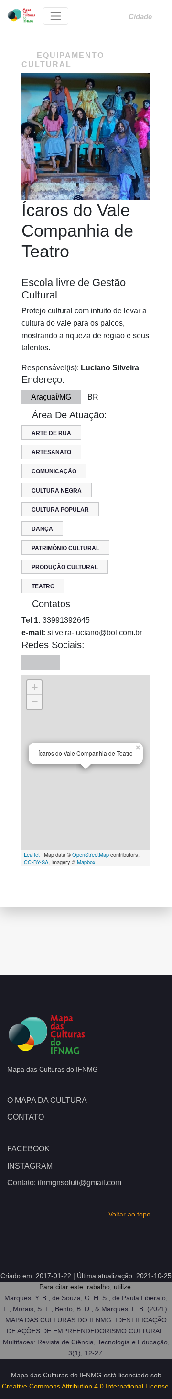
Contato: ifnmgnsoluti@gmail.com (64, 1183)
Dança (42, 529)
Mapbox (86, 862)
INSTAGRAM (30, 1166)
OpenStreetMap (90, 854)
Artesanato (51, 452)
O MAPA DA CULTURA (47, 1100)
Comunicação (54, 471)
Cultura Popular (60, 509)
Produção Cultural (65, 567)
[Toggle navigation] (55, 16)
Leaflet (32, 854)
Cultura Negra (57, 490)
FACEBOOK (28, 1149)
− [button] (35, 702)
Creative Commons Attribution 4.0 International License (85, 1386)
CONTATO (25, 1117)
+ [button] (35, 687)
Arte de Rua (51, 433)
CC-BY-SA (36, 862)
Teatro (43, 586)
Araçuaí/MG (51, 397)
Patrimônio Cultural (65, 548)
